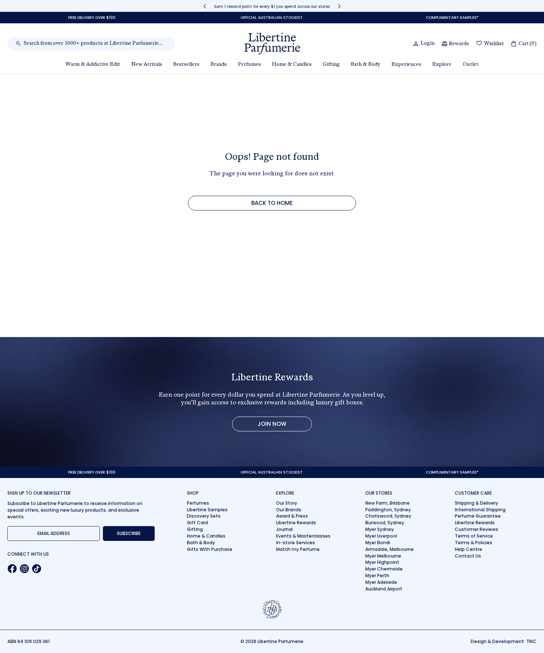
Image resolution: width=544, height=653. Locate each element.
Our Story (286, 503)
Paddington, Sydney (388, 509)
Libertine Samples (207, 509)
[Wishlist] (479, 44)
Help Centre (468, 549)
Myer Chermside (384, 569)
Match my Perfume (298, 549)
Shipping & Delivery (476, 503)
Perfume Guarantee (478, 516)
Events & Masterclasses (303, 536)
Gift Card (197, 522)
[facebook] (12, 568)
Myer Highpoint (382, 562)
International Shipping (480, 509)
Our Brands (288, 509)
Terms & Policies (473, 542)
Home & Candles (206, 536)
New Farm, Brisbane (387, 503)
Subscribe (129, 533)
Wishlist (494, 44)
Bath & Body (201, 542)
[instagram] (24, 568)
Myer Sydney (379, 529)
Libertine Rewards (296, 522)
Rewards (459, 44)
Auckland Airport (383, 589)
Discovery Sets (204, 516)
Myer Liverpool (381, 536)
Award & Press (292, 516)
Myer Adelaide (381, 582)
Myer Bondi (377, 542)
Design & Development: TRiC (504, 641)
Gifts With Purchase (209, 549)
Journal (284, 529)
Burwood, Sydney (384, 522)
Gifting (195, 529)
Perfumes (198, 503)
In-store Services (295, 542)
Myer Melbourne (383, 556)
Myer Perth (377, 575)
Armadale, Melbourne (389, 549)
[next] (339, 6)
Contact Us (468, 556)
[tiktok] (36, 568)
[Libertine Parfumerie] (272, 44)
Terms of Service (474, 536)
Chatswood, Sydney (388, 516)
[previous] (204, 6)
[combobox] (95, 43)
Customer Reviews (476, 529)
